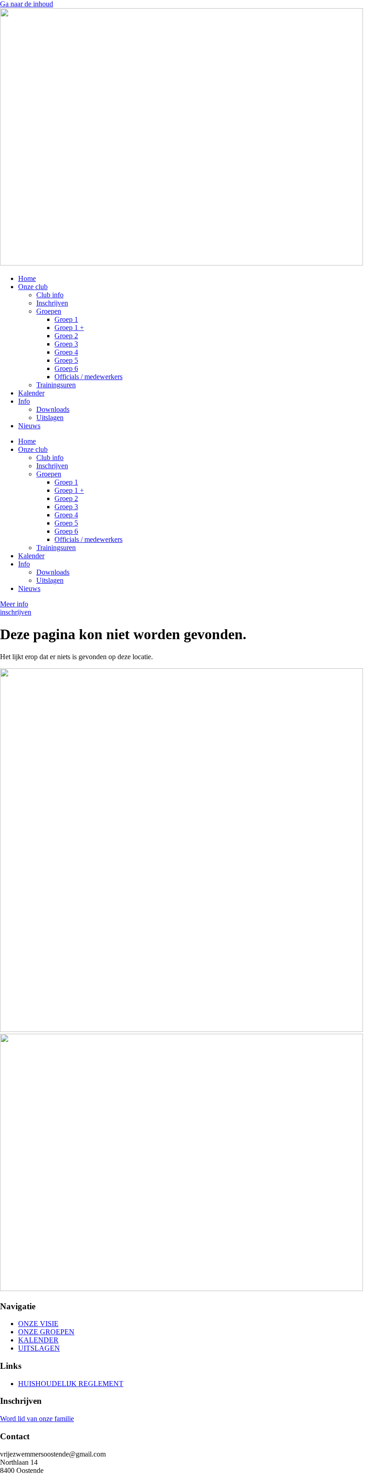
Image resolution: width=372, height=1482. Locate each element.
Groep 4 (66, 352)
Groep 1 (66, 319)
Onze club (33, 286)
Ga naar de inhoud (26, 4)
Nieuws (29, 426)
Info (24, 401)
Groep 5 (66, 360)
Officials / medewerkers (88, 377)
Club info (50, 295)
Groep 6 (66, 368)
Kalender (31, 393)
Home (27, 278)
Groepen (48, 311)
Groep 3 (66, 344)
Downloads (52, 409)
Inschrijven (52, 303)
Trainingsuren (56, 385)
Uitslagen (50, 417)
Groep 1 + (69, 327)
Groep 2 (66, 336)
